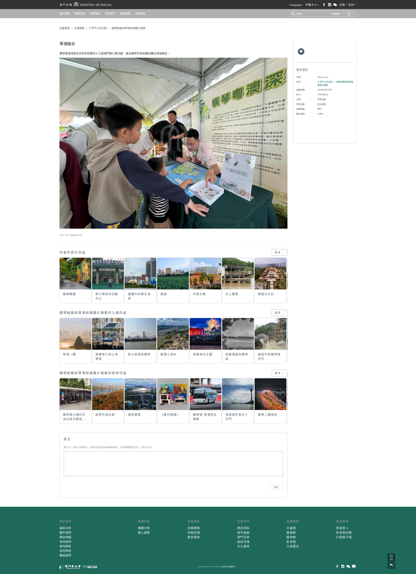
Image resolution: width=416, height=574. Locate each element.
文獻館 (291, 528)
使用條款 (65, 546)
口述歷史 (292, 546)
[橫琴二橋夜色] (270, 394)
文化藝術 (243, 546)
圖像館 (291, 532)
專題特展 (80, 13)
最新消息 (65, 528)
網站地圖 (65, 537)
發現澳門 (110, 13)
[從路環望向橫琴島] (238, 334)
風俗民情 (243, 541)
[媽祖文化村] (270, 273)
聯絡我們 (65, 555)
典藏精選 (125, 13)
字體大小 (311, 4)
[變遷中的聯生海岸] (140, 273)
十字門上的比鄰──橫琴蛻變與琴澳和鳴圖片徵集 (117, 28)
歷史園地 (194, 537)
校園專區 (95, 13)
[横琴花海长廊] (108, 394)
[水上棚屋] (238, 273)
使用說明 (65, 541)
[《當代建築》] (173, 394)
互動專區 (140, 13)
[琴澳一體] (75, 334)
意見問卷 (65, 551)
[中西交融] (205, 273)
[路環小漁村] (173, 334)
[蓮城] (173, 273)
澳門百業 (243, 537)
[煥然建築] (140, 394)
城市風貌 (243, 532)
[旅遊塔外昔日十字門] (238, 394)
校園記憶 (194, 532)
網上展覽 (144, 532)
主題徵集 (79, 28)
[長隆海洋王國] (205, 334)
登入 (276, 487)
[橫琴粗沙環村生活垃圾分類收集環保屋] (75, 394)
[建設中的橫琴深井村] (270, 334)
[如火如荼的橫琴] (140, 334)
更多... (279, 252)
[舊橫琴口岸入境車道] (108, 334)
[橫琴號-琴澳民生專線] (205, 394)
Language (295, 4)
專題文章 (144, 528)
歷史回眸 (243, 528)
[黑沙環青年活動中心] (108, 273)
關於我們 (64, 13)
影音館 (291, 541)
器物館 (291, 537)
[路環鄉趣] (75, 273)
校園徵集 (194, 528)
